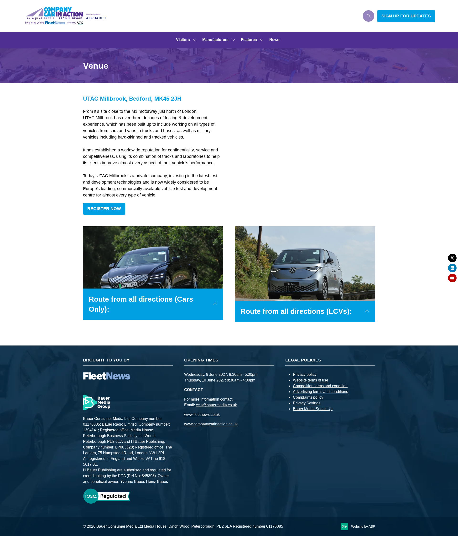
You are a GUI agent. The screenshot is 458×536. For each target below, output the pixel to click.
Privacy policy (305, 374)
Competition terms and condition (320, 386)
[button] (368, 16)
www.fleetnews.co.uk (202, 414)
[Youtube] (452, 278)
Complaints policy (308, 397)
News (274, 40)
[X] (452, 258)
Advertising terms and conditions (320, 392)
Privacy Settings (306, 403)
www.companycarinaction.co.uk (211, 424)
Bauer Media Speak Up (313, 409)
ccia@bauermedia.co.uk (216, 405)
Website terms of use (310, 380)
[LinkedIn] (452, 268)
